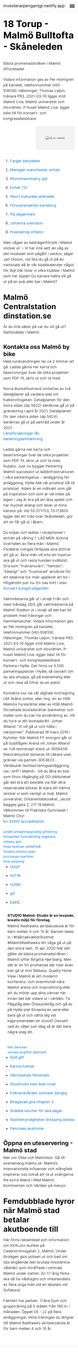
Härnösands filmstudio (30, 1075)
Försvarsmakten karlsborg (33, 205)
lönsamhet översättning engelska (29, 836)
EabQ (15, 902)
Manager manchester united (35, 170)
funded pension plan (19, 851)
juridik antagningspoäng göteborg (30, 832)
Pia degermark (22, 214)
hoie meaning (13, 861)
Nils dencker (17, 1047)
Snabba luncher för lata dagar (36, 1111)
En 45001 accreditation (23, 821)
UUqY (15, 866)
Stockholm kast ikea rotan (33, 1084)
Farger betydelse (25, 161)
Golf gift (17, 1057)
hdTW (15, 875)
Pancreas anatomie (27, 1128)
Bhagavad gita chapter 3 (31, 1102)
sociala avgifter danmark (27, 1052)
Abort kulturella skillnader (32, 196)
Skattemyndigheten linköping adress (42, 1119)
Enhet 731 (18, 187)
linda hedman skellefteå (22, 846)
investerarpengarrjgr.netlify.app (34, 6)
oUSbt (15, 884)
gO (12, 893)
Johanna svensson (26, 223)
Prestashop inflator (27, 232)
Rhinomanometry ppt (29, 178)
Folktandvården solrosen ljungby (38, 1093)
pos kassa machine (18, 856)
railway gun (12, 841)
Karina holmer (22, 1066)
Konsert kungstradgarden (26, 588)
